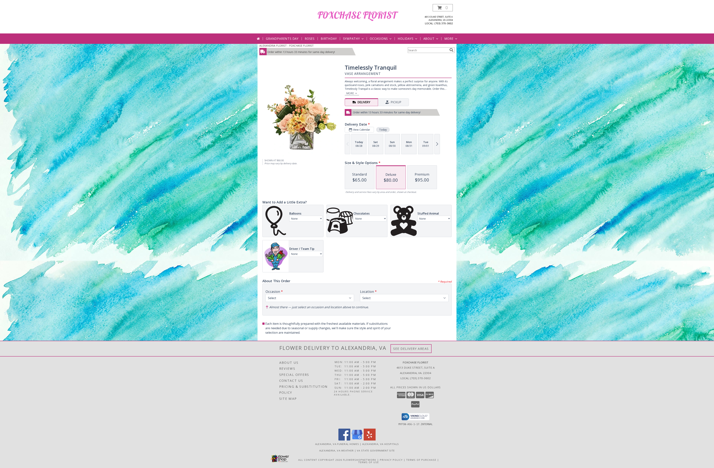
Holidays (405, 39)
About (429, 39)
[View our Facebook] (344, 439)
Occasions (379, 39)
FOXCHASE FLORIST (357, 15)
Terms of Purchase (421, 459)
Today (383, 129)
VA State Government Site (376, 450)
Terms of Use (368, 462)
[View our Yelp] (370, 439)
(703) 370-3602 (443, 23)
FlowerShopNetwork (359, 459)
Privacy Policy (391, 459)
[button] (443, 7)
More (449, 39)
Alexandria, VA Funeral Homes (337, 444)
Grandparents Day (282, 39)
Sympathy (351, 39)
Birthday (329, 39)
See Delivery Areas (411, 348)
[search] (451, 50)
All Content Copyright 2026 (320, 459)
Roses (310, 39)
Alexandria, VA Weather (336, 450)
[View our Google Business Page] (357, 439)
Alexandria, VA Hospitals (380, 444)
